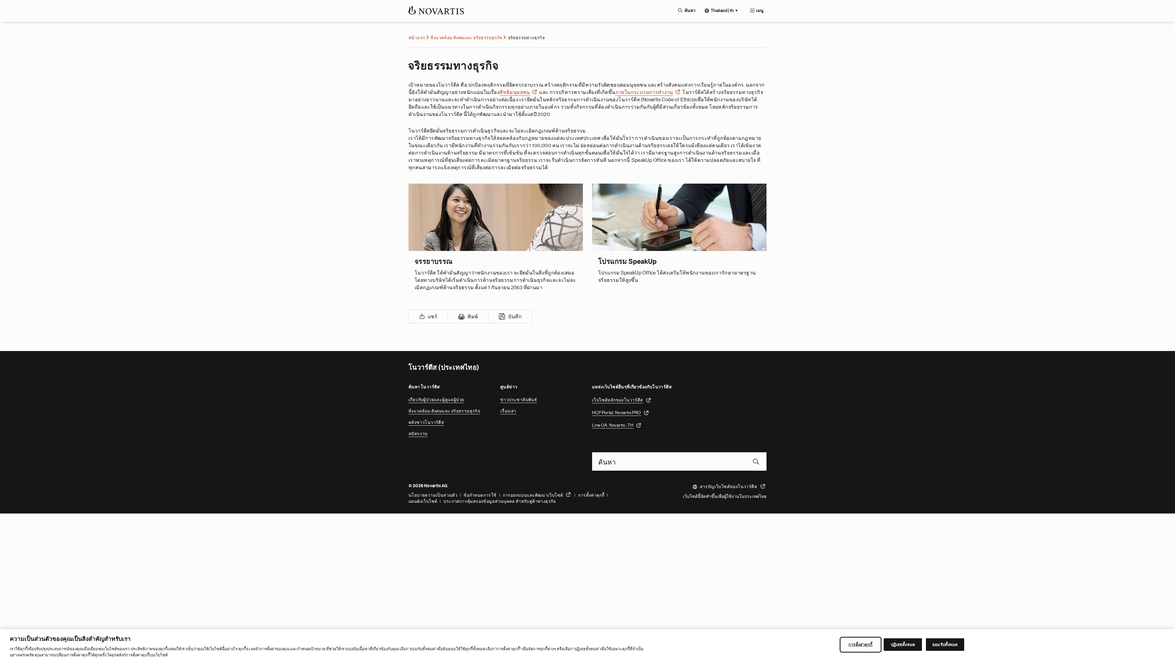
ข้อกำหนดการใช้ (480, 495)
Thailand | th (722, 10)
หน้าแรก (416, 37)
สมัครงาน (418, 433)
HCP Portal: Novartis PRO (616, 412)
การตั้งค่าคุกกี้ (591, 495)
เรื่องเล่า (508, 411)
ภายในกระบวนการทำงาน (644, 92)
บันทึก (515, 316)
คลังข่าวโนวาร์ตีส (426, 422)
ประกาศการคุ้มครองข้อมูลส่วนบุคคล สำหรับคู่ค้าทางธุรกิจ (499, 501)
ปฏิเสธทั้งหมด (903, 645)
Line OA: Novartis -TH (612, 425)
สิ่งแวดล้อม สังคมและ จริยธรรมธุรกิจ (466, 37)
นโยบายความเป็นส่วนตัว (432, 495)
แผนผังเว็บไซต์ (422, 501)
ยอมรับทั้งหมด (944, 645)
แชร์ (432, 316)
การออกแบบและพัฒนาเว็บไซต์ (533, 495)
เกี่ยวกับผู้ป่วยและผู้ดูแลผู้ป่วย (436, 400)
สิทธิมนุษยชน (515, 92)
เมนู (759, 11)
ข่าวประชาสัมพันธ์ (518, 400)
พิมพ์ (473, 316)
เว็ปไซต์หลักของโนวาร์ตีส (617, 400)
